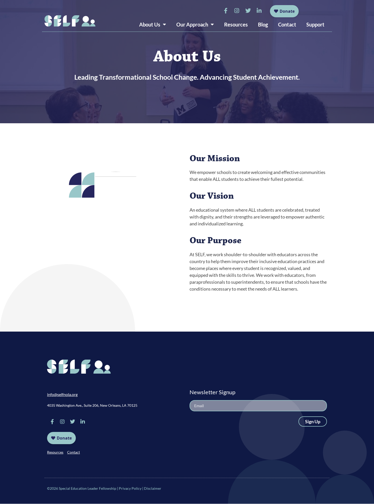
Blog (263, 24)
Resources (236, 24)
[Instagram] (236, 10)
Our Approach (192, 24)
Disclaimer (152, 488)
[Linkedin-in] (259, 10)
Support (315, 24)
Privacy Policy (130, 488)
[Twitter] (248, 10)
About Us (149, 24)
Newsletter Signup (212, 392)
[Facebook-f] (225, 10)
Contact (287, 24)
